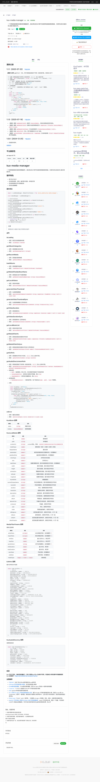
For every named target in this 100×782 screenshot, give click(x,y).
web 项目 (58, 5)
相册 (28, 20)
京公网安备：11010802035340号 (55, 772)
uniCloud (66, 5)
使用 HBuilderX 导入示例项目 (82, 37)
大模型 (80, 71)
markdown (76, 155)
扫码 (75, 116)
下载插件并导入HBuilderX (82, 28)
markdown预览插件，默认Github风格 (81, 152)
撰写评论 (63, 743)
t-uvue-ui (11, 688)
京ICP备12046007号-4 (42, 772)
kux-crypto (77, 132)
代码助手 (75, 71)
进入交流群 (22, 29)
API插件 (14, 15)
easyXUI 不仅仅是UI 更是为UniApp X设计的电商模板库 (23, 700)
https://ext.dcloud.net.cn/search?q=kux (26, 676)
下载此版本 (27, 69)
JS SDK (17, 5)
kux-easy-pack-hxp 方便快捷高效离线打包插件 (81, 90)
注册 (97, 2)
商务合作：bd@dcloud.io (45, 769)
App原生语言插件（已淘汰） (46, 5)
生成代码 (84, 71)
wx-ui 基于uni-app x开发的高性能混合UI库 (20, 692)
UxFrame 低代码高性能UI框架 (17, 684)
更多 (82, 168)
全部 (4, 5)
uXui (10, 690)
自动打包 (75, 95)
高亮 (83, 155)
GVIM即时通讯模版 (14, 686)
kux (25, 20)
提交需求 (67, 9)
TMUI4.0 (11, 682)
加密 (79, 135)
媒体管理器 (32, 20)
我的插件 (96, 9)
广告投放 (53, 769)
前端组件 (10, 5)
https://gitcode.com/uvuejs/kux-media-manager (21, 46)
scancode (85, 115)
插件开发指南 (83, 9)
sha (87, 135)
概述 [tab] (33, 59)
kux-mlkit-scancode (80, 112)
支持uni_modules (81, 20)
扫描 (81, 116)
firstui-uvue (12, 698)
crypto (75, 135)
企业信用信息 (72, 774)
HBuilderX (73, 5)
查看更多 (9, 145)
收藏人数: (27, 33)
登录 (92, 2)
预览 (80, 155)
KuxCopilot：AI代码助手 (81, 67)
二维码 (78, 116)
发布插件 (90, 9)
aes (84, 135)
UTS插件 (24, 5)
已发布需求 (73, 9)
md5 (82, 135)
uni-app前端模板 (33, 5)
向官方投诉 (56, 743)
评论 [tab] (38, 59)
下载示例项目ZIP (82, 42)
